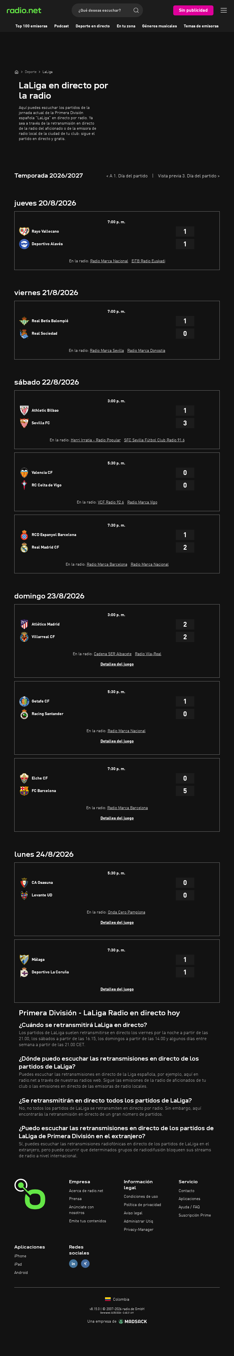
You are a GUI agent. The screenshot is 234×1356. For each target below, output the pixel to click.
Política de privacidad (142, 1205)
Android (21, 1273)
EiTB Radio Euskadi (148, 261)
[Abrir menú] (223, 10)
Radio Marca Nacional (109, 261)
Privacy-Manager (139, 1230)
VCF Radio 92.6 (111, 502)
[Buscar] (136, 10)
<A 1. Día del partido (127, 176)
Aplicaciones (189, 1199)
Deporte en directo (93, 26)
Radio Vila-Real (148, 654)
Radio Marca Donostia (146, 351)
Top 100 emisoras (31, 26)
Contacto (186, 1191)
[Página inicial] (16, 72)
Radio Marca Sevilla (107, 351)
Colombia (120, 1300)
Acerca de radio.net (86, 1191)
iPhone (20, 1256)
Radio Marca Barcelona (107, 565)
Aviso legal (133, 1213)
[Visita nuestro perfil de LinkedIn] (73, 1264)
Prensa (75, 1199)
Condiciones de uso (141, 1197)
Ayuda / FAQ (189, 1207)
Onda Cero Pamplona (126, 912)
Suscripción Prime (195, 1215)
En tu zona (126, 26)
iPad (18, 1264)
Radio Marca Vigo (142, 502)
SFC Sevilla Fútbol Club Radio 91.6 (154, 440)
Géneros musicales (159, 26)
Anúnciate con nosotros (81, 1210)
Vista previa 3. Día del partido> (189, 176)
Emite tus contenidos (87, 1221)
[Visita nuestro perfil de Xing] (85, 1264)
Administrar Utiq (138, 1221)
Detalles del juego (117, 664)
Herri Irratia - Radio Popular (96, 440)
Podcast (61, 26)
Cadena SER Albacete (113, 654)
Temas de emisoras (201, 26)
